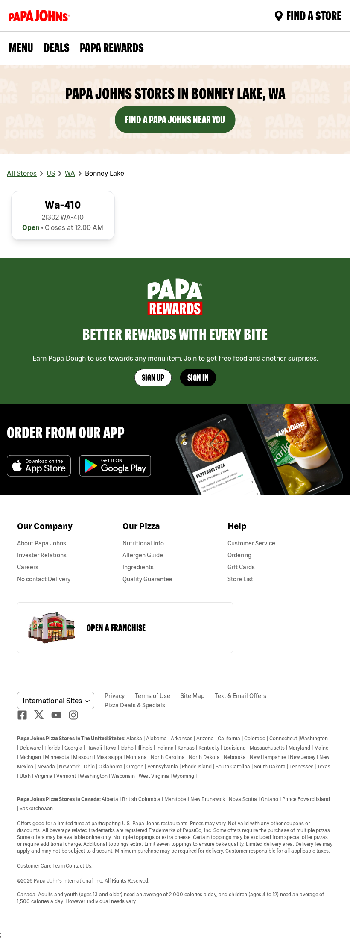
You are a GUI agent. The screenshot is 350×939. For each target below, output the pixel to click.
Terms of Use (152, 695)
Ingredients (138, 567)
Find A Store (313, 15)
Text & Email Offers (240, 695)
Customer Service (251, 543)
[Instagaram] (76, 715)
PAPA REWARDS (112, 47)
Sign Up (153, 378)
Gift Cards (241, 567)
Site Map (192, 695)
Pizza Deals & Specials (135, 705)
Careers (27, 567)
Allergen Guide (142, 555)
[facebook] (25, 715)
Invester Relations (42, 555)
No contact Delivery (43, 579)
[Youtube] (59, 715)
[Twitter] (42, 714)
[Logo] (41, 15)
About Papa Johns (41, 543)
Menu (21, 47)
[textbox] (175, 819)
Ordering (239, 555)
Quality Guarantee (147, 579)
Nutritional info (143, 543)
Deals (57, 47)
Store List (240, 579)
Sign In (198, 378)
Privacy (115, 695)
